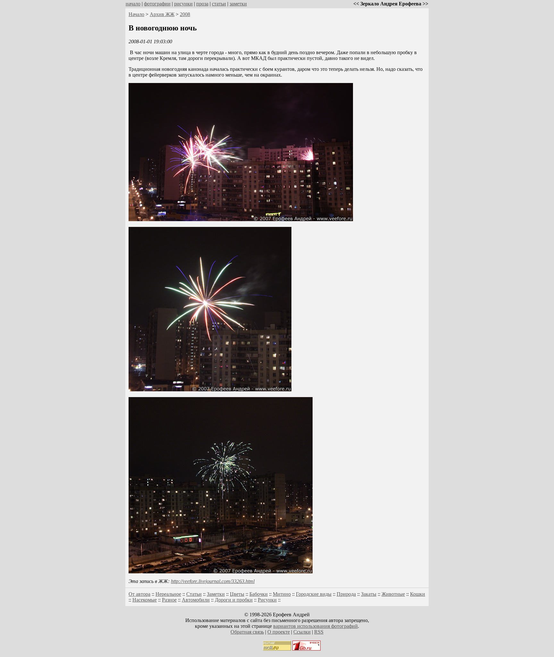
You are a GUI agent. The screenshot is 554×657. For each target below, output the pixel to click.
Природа (346, 594)
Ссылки (302, 632)
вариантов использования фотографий (315, 626)
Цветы (237, 594)
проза (202, 3)
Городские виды (314, 594)
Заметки (216, 594)
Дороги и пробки (234, 600)
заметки (238, 3)
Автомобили (196, 600)
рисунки (183, 3)
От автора (139, 594)
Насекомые (144, 600)
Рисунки (267, 600)
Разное (169, 600)
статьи (219, 3)
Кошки (417, 594)
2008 (185, 14)
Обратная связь (247, 632)
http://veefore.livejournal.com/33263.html (213, 581)
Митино (282, 594)
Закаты (368, 594)
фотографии (157, 3)
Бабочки (258, 594)
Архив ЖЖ (162, 14)
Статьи (194, 594)
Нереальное (168, 594)
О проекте (278, 632)
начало (133, 3)
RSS (318, 632)
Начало (136, 14)
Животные (393, 594)
